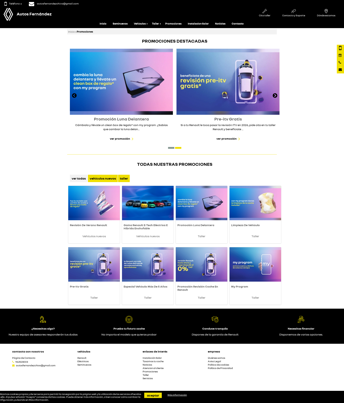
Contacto (238, 23)
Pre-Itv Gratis (79, 286)
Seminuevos (120, 23)
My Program (239, 286)
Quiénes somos (216, 358)
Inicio (103, 23)
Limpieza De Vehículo (245, 225)
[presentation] (74, 95)
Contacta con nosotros (28, 351)
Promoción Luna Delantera (195, 225)
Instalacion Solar (198, 23)
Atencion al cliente (153, 368)
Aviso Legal (214, 361)
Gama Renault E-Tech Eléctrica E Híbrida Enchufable (146, 226)
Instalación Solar (152, 358)
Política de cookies (218, 364)
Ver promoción (120, 138)
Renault (81, 358)
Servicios (148, 378)
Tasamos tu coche (153, 361)
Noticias (220, 23)
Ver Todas (79, 178)
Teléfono (14, 3)
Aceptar (153, 395)
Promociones (173, 23)
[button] (171, 148)
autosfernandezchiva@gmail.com (36, 365)
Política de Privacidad (220, 368)
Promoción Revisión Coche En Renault (197, 288)
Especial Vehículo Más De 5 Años (145, 286)
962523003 (21, 361)
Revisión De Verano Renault (88, 225)
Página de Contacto (23, 358)
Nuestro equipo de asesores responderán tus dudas (43, 334)
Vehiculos (140, 23)
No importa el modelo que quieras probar (129, 334)
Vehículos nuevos (103, 178)
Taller (155, 23)
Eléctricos (83, 361)
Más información (38, 399)
